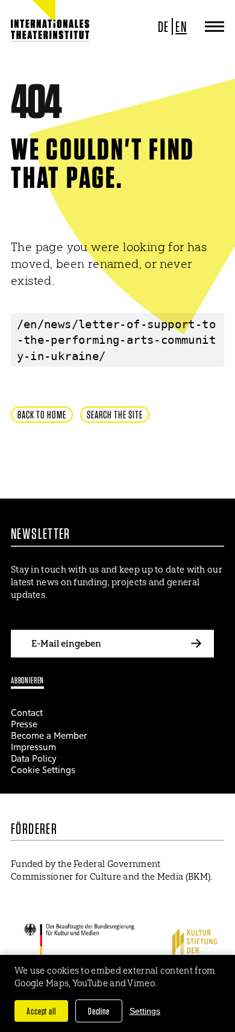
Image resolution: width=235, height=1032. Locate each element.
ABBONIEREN (27, 680)
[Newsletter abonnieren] (196, 643)
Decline (99, 1011)
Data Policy (34, 758)
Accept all (41, 1011)
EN (181, 26)
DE (163, 26)
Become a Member (49, 735)
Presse (24, 724)
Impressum (33, 747)
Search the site (115, 414)
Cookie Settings (43, 770)
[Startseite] (50, 30)
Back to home (41, 414)
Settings (145, 1011)
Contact (27, 712)
